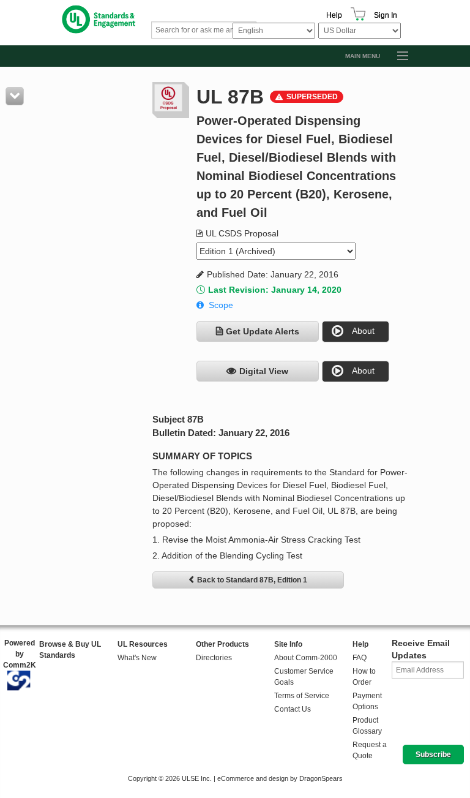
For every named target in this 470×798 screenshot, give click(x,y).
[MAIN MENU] (397, 56)
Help (334, 15)
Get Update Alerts (262, 331)
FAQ (359, 657)
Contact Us (292, 709)
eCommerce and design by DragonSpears (280, 778)
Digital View (263, 371)
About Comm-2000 (305, 657)
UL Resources (143, 644)
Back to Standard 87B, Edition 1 (252, 580)
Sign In (385, 15)
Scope (221, 305)
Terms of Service (301, 695)
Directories (214, 657)
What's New (137, 657)
